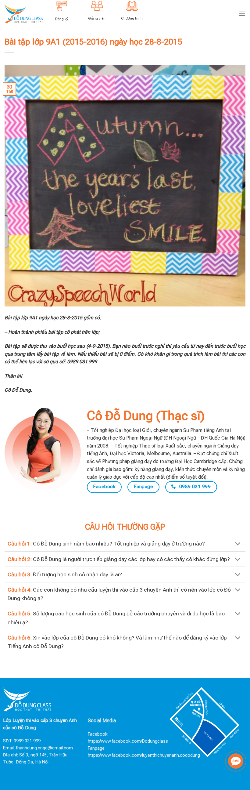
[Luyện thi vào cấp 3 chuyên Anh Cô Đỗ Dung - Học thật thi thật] (24, 13)
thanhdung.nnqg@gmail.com (44, 748)
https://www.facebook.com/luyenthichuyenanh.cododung (144, 755)
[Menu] (241, 13)
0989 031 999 (27, 741)
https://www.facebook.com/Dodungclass (128, 741)
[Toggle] (238, 544)
